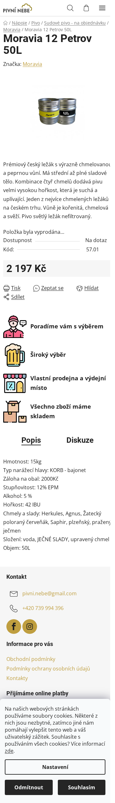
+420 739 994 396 (43, 608)
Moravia (32, 64)
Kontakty (17, 678)
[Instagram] (29, 626)
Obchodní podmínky (30, 659)
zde (9, 750)
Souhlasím (81, 787)
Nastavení (55, 767)
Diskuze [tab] (80, 440)
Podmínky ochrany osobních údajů (48, 668)
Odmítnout (28, 787)
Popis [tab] (31, 440)
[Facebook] (13, 626)
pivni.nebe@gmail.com (49, 593)
